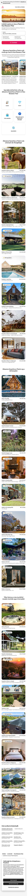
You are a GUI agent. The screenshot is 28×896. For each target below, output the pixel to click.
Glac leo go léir (13, 880)
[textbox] (7, 38)
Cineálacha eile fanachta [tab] (7, 828)
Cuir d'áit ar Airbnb (20, 7)
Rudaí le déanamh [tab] (19, 828)
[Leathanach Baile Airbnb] (3, 7)
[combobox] (13, 34)
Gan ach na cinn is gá (13, 883)
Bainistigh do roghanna (13, 887)
